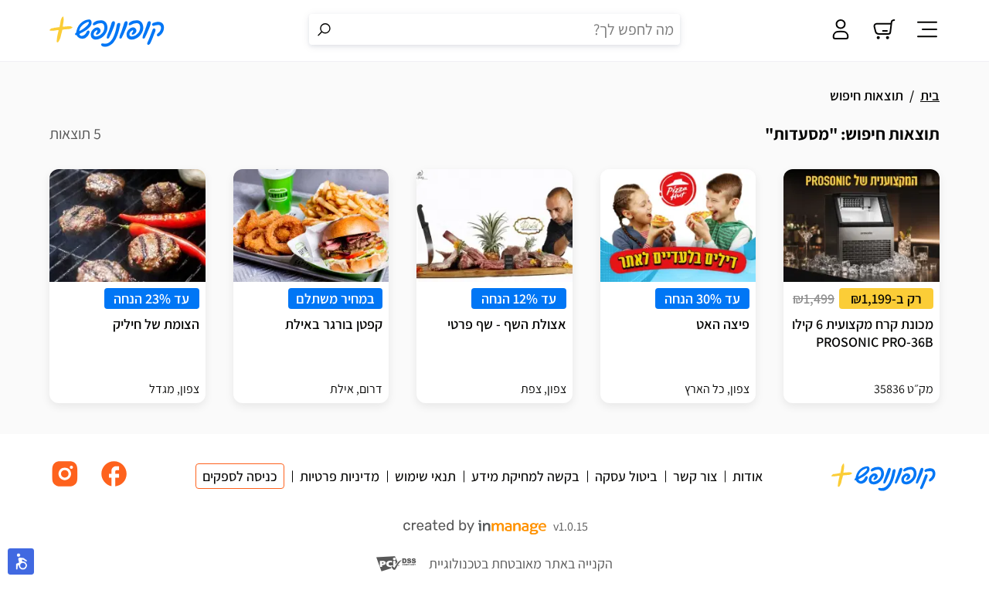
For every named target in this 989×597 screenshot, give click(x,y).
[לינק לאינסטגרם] (64, 485)
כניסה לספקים (239, 476)
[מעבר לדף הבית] (107, 31)
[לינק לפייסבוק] (114, 485)
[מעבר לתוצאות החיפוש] (324, 29)
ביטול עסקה (626, 476)
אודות (747, 476)
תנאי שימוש (425, 476)
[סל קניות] (884, 31)
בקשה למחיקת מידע (525, 476)
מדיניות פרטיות (339, 476)
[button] (21, 561)
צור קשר (695, 476)
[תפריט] (927, 31)
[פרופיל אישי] (840, 31)
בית (930, 95)
